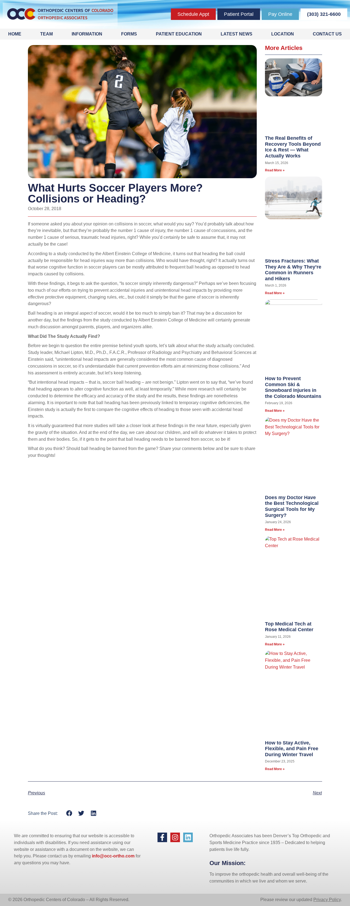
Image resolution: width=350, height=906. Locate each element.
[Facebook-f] (162, 837)
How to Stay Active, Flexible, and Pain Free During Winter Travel (291, 748)
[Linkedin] (188, 837)
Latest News (236, 34)
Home (14, 34)
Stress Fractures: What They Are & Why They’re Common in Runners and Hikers (293, 269)
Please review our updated (286, 899)
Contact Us (327, 34)
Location (282, 34)
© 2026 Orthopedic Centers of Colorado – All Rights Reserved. (68, 899)
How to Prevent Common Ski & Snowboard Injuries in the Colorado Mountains (293, 387)
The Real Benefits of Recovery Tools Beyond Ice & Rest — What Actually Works (293, 147)
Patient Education (179, 34)
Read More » (275, 170)
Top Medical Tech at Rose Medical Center (289, 627)
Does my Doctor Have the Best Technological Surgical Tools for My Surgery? (292, 506)
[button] (69, 813)
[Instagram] (175, 837)
